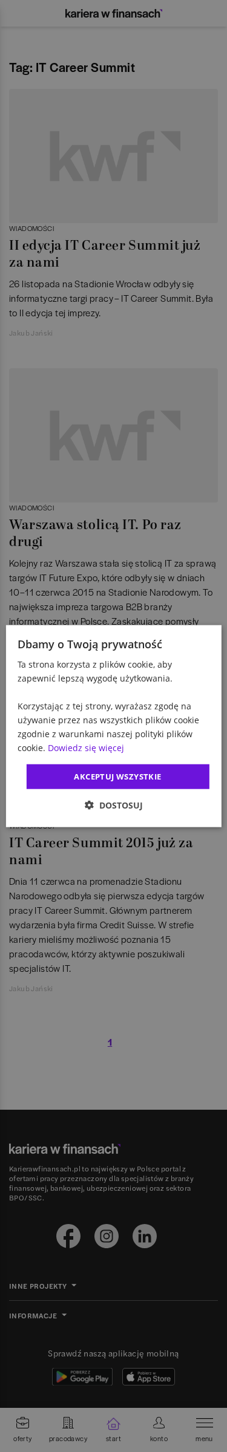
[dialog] (113, 726)
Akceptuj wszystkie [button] (117, 775)
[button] (114, 805)
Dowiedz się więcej (86, 748)
